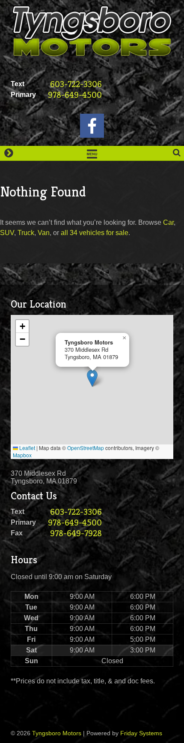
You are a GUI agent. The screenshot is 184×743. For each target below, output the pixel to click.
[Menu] (92, 153)
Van (44, 232)
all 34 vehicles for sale (94, 232)
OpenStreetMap (85, 447)
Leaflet (26, 447)
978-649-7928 (76, 533)
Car (168, 222)
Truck (26, 232)
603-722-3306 (76, 84)
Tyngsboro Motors (56, 733)
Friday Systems (141, 733)
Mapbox (22, 455)
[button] (92, 378)
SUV (7, 232)
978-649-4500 (75, 95)
